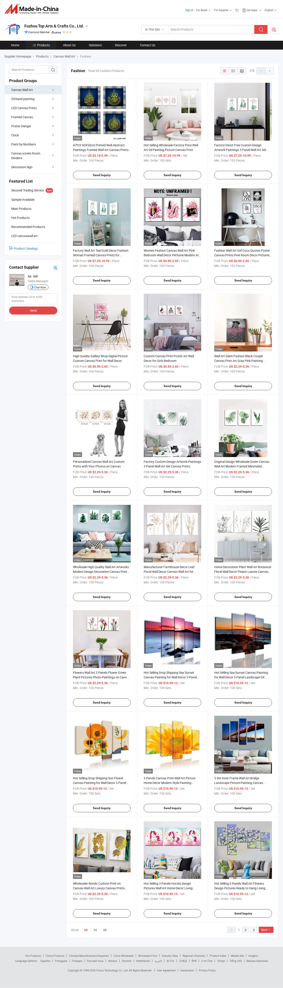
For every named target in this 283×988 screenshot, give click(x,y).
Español (45, 961)
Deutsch (127, 961)
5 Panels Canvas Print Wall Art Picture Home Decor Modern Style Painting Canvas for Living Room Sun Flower (169, 782)
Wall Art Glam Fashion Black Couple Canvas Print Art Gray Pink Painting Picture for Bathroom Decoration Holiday (242, 360)
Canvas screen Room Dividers (25, 155)
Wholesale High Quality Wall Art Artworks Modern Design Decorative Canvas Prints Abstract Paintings (101, 571)
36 (95, 930)
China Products (55, 955)
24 (86, 930)
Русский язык (95, 961)
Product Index (218, 955)
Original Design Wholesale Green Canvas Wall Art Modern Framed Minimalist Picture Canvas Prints (241, 466)
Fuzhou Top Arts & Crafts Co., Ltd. (54, 26)
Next (264, 930)
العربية (158, 961)
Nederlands (143, 961)
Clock (15, 135)
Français (77, 961)
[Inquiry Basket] (237, 10)
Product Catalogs (26, 248)
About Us (69, 45)
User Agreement (166, 970)
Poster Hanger (21, 126)
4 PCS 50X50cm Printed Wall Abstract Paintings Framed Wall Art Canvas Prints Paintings (100, 149)
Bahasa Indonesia (257, 961)
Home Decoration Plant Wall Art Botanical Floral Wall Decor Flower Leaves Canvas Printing (242, 571)
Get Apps (252, 10)
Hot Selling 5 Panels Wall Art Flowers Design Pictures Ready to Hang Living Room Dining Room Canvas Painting (239, 888)
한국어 (170, 961)
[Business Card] (55, 267)
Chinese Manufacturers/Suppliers (89, 955)
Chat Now (40, 287)
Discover (121, 45)
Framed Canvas (22, 117)
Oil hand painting (22, 99)
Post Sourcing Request (274, 29)
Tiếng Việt (235, 961)
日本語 (183, 961)
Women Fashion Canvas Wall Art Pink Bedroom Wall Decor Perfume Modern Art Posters (172, 255)
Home (15, 45)
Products (43, 45)
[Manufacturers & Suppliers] (32, 9)
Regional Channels (194, 955)
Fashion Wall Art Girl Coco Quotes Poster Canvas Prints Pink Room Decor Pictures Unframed (242, 255)
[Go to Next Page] (269, 71)
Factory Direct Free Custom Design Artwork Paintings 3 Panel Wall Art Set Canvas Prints (240, 149)
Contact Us (147, 45)
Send (33, 310)
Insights (253, 955)
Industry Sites (170, 955)
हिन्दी (194, 961)
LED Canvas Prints (24, 108)
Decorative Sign (22, 167)
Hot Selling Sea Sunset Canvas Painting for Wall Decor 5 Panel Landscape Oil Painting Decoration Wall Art (241, 677)
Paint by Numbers (23, 144)
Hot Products (33, 955)
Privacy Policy (207, 970)
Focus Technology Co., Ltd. (112, 970)
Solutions (95, 45)
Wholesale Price (147, 955)
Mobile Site (237, 955)
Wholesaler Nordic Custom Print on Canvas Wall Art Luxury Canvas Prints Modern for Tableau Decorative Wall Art (99, 888)
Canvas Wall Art (22, 90)
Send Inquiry (102, 175)
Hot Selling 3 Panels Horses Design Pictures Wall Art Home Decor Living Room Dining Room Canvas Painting (168, 888)
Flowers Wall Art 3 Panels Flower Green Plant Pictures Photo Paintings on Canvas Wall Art (101, 677)
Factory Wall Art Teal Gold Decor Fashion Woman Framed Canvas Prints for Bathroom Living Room (100, 255)
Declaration (187, 970)
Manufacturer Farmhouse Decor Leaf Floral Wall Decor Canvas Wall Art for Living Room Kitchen (169, 571)
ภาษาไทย (206, 961)
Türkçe (221, 961)
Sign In (189, 10)
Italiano (112, 961)
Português (61, 961)
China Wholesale (123, 955)
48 (105, 930)
